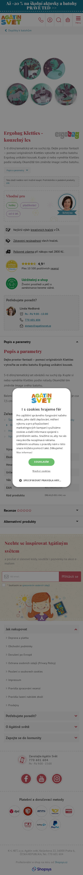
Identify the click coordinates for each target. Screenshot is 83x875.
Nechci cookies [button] (41, 471)
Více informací (24, 452)
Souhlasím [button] (41, 462)
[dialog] (41, 437)
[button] (41, 480)
